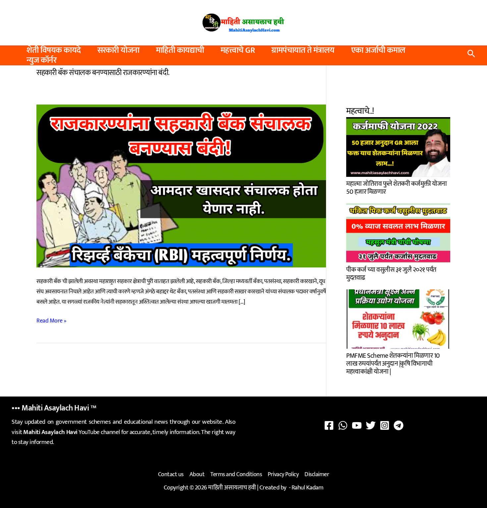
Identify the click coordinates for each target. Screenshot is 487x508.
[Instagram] (385, 425)
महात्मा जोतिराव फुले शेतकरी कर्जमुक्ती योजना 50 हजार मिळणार (396, 186)
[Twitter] (371, 425)
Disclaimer (316, 474)
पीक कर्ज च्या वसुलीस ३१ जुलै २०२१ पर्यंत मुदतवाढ (391, 273)
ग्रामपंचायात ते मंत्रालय (303, 50)
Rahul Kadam (308, 487)
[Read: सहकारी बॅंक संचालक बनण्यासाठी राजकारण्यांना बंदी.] (181, 186)
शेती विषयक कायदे (54, 50)
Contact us (171, 474)
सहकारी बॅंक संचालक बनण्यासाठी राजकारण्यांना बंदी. (103, 72)
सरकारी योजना (118, 50)
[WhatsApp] (343, 425)
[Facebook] (329, 425)
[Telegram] (399, 425)
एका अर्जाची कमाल (378, 50)
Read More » (51, 321)
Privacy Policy (283, 474)
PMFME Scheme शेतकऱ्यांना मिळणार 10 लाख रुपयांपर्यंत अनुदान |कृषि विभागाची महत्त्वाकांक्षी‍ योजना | (393, 363)
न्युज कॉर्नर (41, 60)
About (197, 474)
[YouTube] (357, 425)
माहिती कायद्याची (180, 50)
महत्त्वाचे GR (238, 50)
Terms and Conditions (236, 474)
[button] (471, 55)
